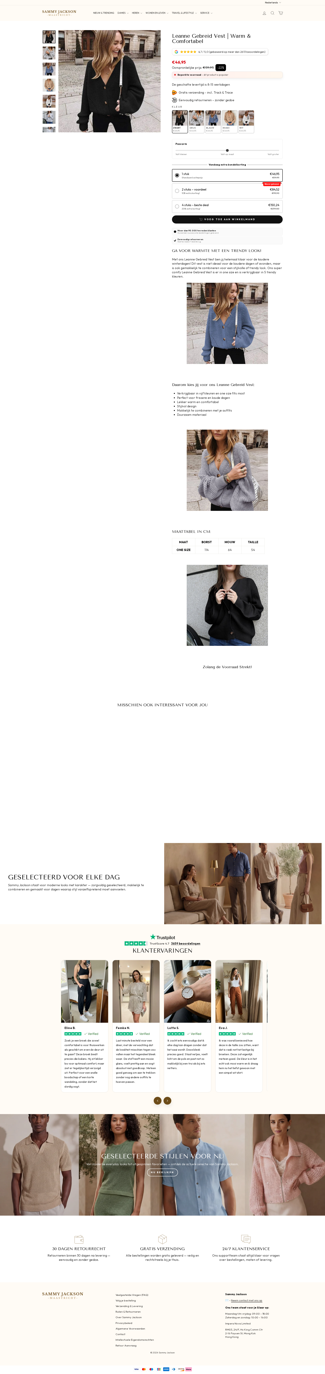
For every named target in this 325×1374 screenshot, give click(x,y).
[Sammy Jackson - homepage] (59, 13)
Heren (136, 12)
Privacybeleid (124, 1323)
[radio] (180, 121)
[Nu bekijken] (162, 1165)
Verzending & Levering (129, 1306)
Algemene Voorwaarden (130, 1328)
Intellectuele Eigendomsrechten (135, 1339)
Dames (122, 12)
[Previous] (157, 1101)
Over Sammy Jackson (129, 1317)
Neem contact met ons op (246, 1300)
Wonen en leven (156, 12)
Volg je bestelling (126, 1300)
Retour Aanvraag (126, 1345)
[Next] (167, 1101)
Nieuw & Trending (103, 12)
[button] (227, 175)
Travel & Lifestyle (183, 12)
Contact (120, 1334)
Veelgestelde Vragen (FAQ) (132, 1295)
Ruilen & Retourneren (128, 1311)
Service (205, 12)
